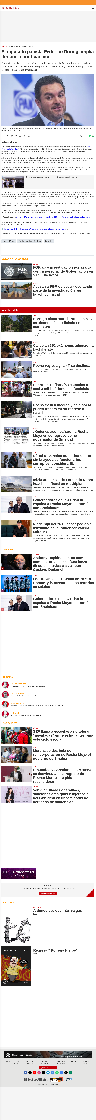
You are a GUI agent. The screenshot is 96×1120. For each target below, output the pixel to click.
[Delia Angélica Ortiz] (5, 704)
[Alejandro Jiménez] (5, 694)
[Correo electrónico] (20, 135)
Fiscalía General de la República (29, 241)
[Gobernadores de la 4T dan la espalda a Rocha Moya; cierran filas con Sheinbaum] (17, 507)
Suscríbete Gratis (48, 894)
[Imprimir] (29, 135)
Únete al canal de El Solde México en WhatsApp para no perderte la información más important (35, 229)
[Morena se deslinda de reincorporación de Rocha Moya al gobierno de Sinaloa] (17, 754)
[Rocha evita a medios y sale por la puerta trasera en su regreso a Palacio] (17, 413)
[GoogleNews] (61, 1072)
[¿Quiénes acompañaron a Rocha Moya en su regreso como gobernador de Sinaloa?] (17, 438)
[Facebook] (3, 135)
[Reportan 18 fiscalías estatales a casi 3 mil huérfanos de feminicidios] (17, 390)
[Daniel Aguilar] (5, 714)
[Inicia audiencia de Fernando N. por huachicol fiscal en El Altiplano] (17, 485)
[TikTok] (43, 1072)
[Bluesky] (52, 1072)
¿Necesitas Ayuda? (48, 1068)
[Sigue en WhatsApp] (89, 135)
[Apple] (66, 1072)
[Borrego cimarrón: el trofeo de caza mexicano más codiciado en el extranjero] (17, 327)
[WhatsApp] (11, 135)
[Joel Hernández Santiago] (5, 685)
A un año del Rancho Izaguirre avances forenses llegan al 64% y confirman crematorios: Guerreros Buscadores (53, 217)
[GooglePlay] (70, 1072)
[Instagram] (39, 1072)
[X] (7, 135)
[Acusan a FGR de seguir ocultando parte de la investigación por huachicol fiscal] (17, 290)
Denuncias (48, 241)
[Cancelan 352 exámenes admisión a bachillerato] (17, 350)
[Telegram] (16, 135)
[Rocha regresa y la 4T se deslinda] (17, 369)
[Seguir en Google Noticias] (93, 135)
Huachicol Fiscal (8, 241)
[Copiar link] (24, 135)
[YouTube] (34, 1072)
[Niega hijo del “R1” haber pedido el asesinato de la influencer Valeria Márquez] (17, 532)
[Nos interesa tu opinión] (48, 1054)
